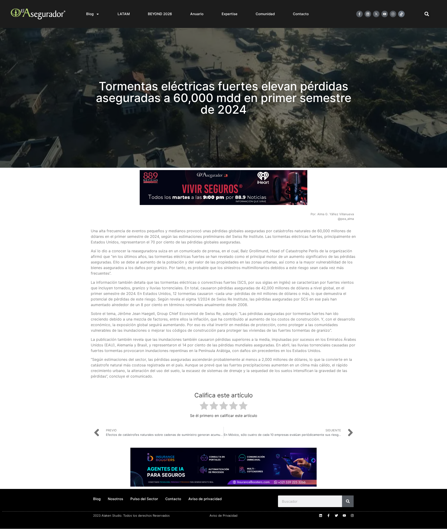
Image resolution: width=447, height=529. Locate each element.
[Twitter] (336, 515)
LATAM (124, 14)
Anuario (196, 14)
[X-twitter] (376, 14)
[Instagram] (393, 14)
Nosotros (115, 499)
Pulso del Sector (144, 499)
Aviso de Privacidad (223, 515)
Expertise (229, 14)
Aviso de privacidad (205, 499)
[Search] (348, 501)
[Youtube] (384, 14)
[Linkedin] (368, 14)
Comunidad (265, 14)
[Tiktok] (401, 14)
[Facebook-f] (359, 14)
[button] (427, 14)
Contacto (301, 14)
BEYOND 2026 (160, 14)
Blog (90, 14)
